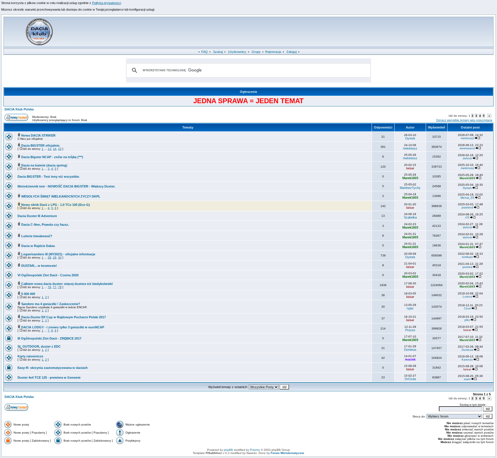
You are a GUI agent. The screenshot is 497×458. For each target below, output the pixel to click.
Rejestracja (273, 51)
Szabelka (410, 217)
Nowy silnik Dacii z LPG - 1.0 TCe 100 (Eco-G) (55, 204)
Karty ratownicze (30, 356)
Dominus (410, 349)
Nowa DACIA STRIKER (38, 135)
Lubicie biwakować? (36, 236)
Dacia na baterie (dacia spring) (44, 165)
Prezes (410, 330)
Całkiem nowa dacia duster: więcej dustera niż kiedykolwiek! (67, 283)
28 (49, 257)
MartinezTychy (410, 187)
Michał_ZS (467, 197)
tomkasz (467, 256)
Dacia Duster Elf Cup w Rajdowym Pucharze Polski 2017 (63, 317)
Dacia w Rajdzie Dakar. (38, 246)
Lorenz (467, 296)
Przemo (255, 449)
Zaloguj (291, 51)
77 (54, 287)
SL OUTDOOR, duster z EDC (39, 346)
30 (60, 257)
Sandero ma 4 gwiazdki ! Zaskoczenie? (50, 304)
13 (49, 148)
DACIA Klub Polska (19, 109)
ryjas (410, 308)
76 (49, 287)
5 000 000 (28, 294)
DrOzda (410, 379)
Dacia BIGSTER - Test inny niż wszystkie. (49, 176)
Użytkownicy (237, 51)
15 (60, 148)
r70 (467, 217)
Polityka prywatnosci (106, 3)
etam (467, 379)
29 (54, 257)
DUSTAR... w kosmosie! (39, 265)
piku (467, 319)
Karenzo (467, 359)
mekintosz (467, 138)
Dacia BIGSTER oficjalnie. (40, 145)
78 (60, 287)
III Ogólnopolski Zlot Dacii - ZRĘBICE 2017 (49, 338)
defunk (467, 158)
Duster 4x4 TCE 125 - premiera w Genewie (49, 377)
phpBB (228, 449)
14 (54, 148)
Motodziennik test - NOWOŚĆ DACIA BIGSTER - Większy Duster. (66, 186)
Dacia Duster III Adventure (37, 216)
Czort (467, 308)
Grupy (256, 51)
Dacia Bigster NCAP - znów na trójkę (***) (52, 157)
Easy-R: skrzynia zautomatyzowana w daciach (53, 367)
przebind (467, 207)
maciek (410, 359)
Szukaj (218, 51)
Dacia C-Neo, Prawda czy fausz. (45, 224)
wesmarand (467, 148)
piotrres (467, 267)
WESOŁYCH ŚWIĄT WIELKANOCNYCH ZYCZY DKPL (60, 196)
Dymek (410, 138)
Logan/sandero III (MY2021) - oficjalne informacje (58, 254)
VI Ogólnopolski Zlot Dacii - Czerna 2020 (48, 275)
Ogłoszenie (248, 91)
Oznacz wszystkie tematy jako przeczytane (464, 120)
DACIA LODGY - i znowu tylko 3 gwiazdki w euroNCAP (62, 327)
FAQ (204, 51)
